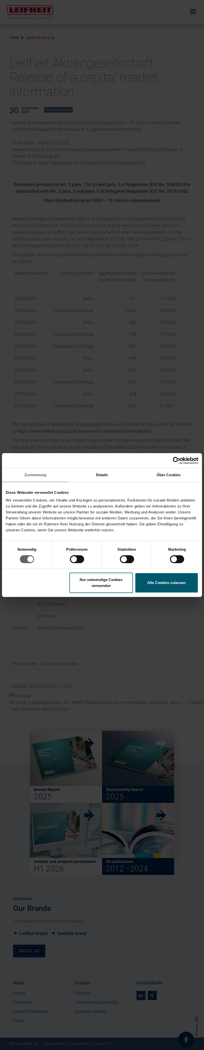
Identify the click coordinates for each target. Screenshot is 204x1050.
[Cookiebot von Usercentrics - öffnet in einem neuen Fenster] (176, 460)
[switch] (77, 559)
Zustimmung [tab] (35, 475)
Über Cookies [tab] (169, 475)
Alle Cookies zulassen (166, 583)
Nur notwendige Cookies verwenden (101, 583)
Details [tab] (102, 475)
